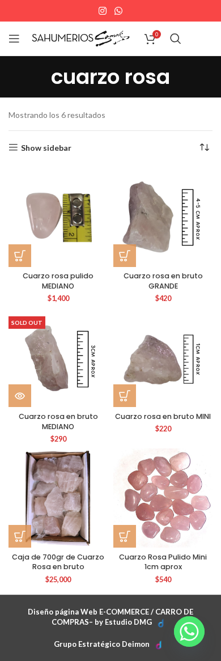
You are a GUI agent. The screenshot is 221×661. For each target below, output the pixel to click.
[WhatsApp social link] (118, 10)
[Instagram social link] (102, 10)
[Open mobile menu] (14, 38)
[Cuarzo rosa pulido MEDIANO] (58, 217)
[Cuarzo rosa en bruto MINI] (162, 357)
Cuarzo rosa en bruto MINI (163, 416)
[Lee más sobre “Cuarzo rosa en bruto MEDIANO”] (19, 395)
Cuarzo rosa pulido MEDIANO (58, 281)
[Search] (175, 38)
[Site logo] (80, 38)
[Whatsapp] (189, 631)
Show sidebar (46, 147)
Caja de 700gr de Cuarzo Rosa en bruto (58, 562)
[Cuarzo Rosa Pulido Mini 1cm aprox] (162, 498)
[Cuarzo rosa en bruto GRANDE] (162, 217)
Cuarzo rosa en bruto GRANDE (163, 281)
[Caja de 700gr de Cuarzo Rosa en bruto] (58, 498)
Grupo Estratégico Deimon (102, 644)
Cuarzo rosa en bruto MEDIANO (58, 421)
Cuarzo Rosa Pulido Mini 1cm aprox (163, 562)
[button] (19, 255)
